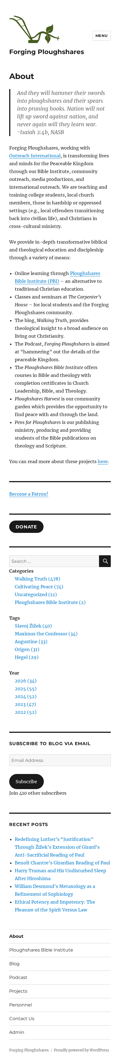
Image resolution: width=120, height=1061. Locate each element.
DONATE (26, 526)
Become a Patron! (28, 494)
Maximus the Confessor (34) (46, 633)
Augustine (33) (31, 641)
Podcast (18, 977)
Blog (14, 963)
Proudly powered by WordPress (81, 1050)
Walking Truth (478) (37, 579)
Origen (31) (27, 649)
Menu (101, 35)
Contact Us (21, 1018)
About (16, 936)
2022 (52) (26, 712)
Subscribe (26, 781)
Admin (16, 1032)
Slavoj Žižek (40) (33, 626)
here (103, 461)
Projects (18, 991)
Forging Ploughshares (46, 52)
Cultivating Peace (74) (39, 586)
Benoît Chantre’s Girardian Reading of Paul (62, 863)
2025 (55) (26, 688)
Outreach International (35, 155)
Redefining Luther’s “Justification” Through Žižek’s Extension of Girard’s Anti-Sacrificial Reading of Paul (57, 847)
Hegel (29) (27, 657)
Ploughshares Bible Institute (41, 950)
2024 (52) (26, 696)
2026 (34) (26, 681)
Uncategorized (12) (36, 594)
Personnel (20, 1005)
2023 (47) (25, 704)
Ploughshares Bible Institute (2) (50, 602)
